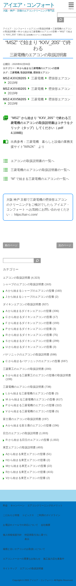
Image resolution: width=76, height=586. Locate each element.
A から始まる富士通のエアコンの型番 (29, 425)
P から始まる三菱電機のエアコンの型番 (30, 405)
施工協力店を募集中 (53, 558)
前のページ (11, 245)
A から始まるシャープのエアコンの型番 (30, 290)
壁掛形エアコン (41, 72)
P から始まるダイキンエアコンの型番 (29, 328)
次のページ (64, 245)
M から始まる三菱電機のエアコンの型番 (38, 68)
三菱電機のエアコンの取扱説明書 (23, 386)
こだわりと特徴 (11, 515)
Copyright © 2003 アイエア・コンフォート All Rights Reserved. (42, 580)
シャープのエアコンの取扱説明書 (23, 284)
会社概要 (45, 525)
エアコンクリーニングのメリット (45, 505)
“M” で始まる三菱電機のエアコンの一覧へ (40, 178)
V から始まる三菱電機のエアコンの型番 (30, 411)
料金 (5, 505)
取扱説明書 (26, 72)
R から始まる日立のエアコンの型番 (27, 439)
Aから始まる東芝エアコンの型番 (26, 454)
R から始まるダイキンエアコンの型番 (29, 334)
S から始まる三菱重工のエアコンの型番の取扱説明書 (38, 375)
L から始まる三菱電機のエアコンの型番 (30, 393)
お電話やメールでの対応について (20, 525)
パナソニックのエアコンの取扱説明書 (26, 354)
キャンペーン (18, 505)
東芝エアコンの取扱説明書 (19, 447)
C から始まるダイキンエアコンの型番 (29, 316)
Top (71, 580)
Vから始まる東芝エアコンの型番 (26, 477)
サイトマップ (10, 568)
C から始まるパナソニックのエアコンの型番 (33, 361)
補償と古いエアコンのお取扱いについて (24, 549)
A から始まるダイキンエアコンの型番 (29, 310)
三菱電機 (14, 72)
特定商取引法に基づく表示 (36, 537)
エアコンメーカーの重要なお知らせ (21, 558)
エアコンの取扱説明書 (16, 277)
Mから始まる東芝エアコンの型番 (26, 465)
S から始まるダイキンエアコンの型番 (29, 340)
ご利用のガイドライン (48, 515)
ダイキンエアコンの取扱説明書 (22, 304)
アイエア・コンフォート (28, 5)
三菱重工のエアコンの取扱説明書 (23, 368)
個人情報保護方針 (12, 535)
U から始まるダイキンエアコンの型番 (29, 346)
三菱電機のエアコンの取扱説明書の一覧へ (40, 169)
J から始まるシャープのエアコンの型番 (30, 296)
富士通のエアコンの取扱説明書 (22, 419)
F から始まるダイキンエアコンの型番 (29, 322)
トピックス (28, 515)
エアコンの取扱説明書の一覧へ (32, 161)
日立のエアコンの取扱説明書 (20, 433)
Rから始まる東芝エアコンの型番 (26, 471)
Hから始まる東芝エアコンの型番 (26, 460)
